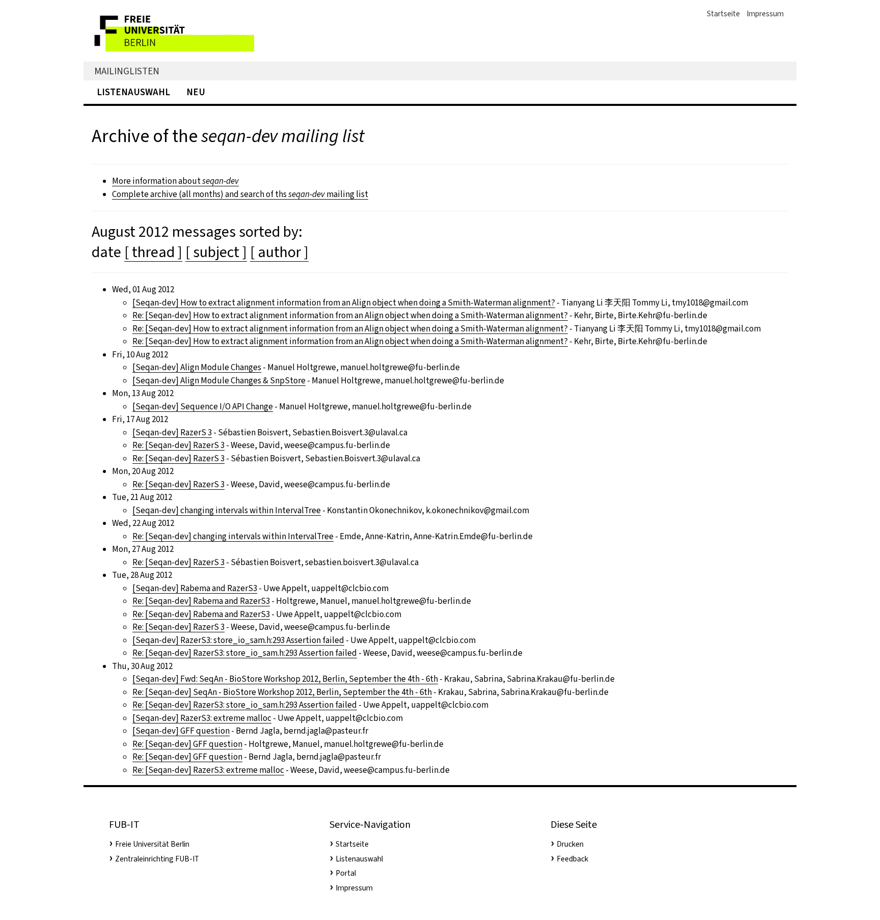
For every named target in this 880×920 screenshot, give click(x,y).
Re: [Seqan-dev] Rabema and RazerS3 (201, 601)
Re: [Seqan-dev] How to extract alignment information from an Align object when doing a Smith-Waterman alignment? (350, 315)
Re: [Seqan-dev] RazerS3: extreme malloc (208, 770)
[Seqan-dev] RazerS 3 (172, 432)
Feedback (572, 859)
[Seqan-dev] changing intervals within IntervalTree (226, 510)
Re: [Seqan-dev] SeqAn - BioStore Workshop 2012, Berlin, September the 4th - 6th (282, 692)
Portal (346, 873)
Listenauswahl (133, 92)
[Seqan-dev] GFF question (181, 731)
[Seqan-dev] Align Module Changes (196, 367)
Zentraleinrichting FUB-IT (157, 859)
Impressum (765, 14)
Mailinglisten (126, 71)
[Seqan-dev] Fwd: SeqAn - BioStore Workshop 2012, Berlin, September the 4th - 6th (285, 679)
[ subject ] (216, 252)
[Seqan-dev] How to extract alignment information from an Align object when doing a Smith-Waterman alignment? (343, 303)
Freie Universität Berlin (152, 844)
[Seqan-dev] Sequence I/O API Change (202, 406)
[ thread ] (153, 252)
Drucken (570, 844)
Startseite (723, 14)
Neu (195, 92)
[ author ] (279, 252)
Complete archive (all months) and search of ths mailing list (240, 194)
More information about (175, 181)
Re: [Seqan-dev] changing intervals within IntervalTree (233, 536)
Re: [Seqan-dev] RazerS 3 (178, 445)
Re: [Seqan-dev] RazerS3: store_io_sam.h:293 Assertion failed (244, 653)
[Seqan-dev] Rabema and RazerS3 (194, 588)
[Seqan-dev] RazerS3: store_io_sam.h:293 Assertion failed (238, 640)
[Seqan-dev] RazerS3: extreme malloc (201, 718)
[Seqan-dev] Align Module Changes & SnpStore (219, 380)
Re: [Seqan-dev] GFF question (187, 744)
